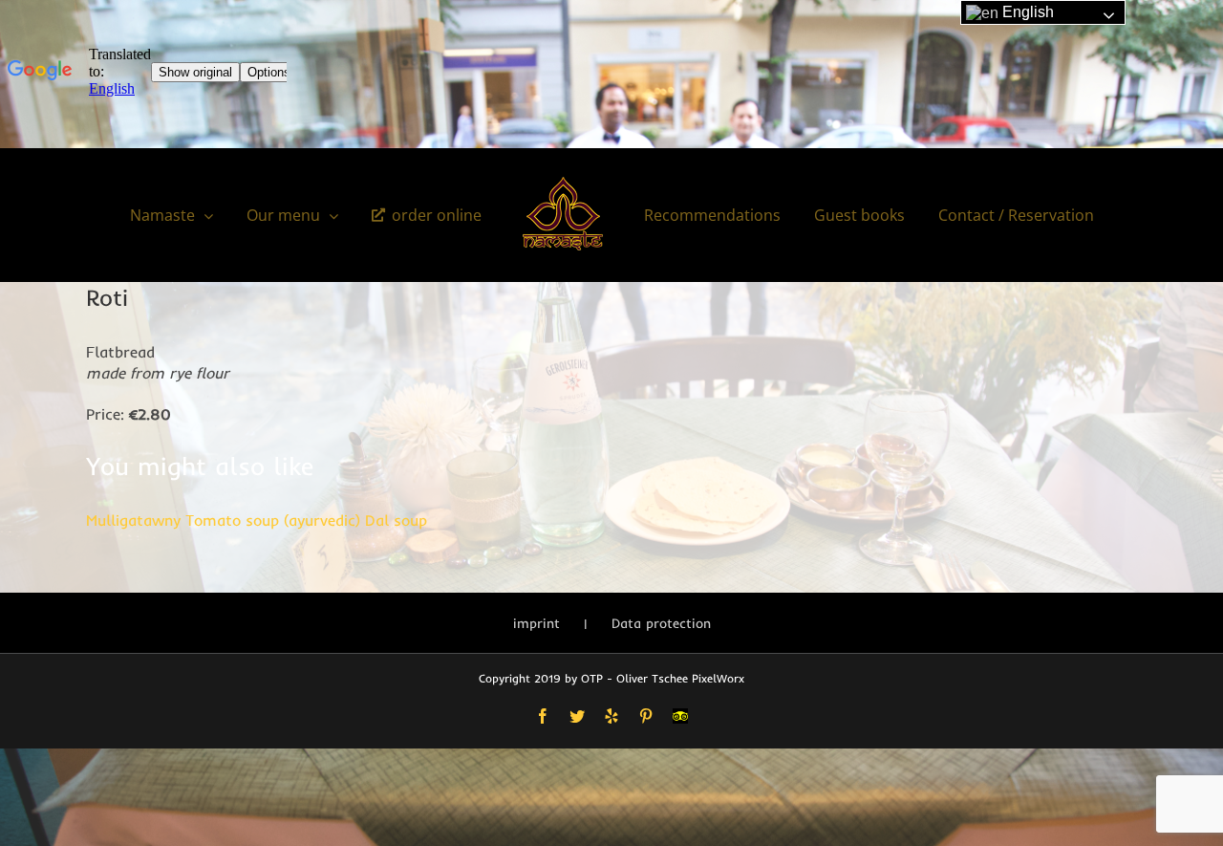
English (1026, 12)
